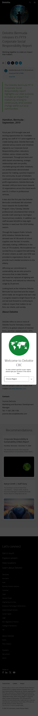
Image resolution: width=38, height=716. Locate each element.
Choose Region (11, 379)
